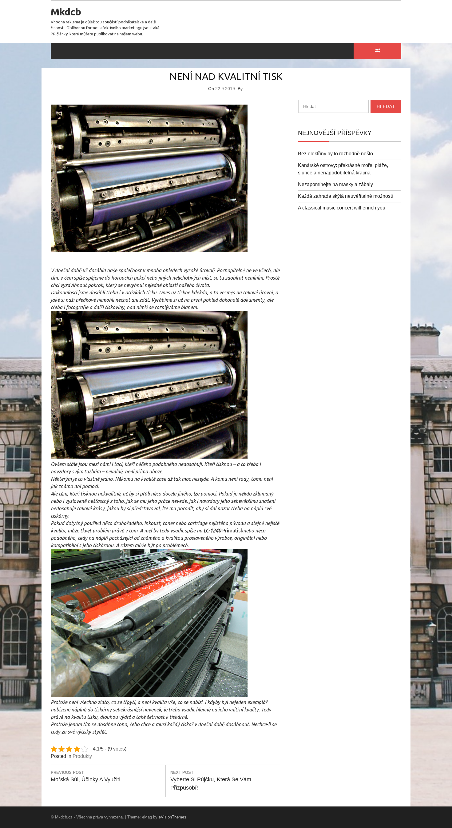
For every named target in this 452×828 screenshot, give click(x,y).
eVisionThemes (172, 817)
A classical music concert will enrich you (341, 207)
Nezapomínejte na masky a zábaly (335, 184)
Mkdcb (66, 11)
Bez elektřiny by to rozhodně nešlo (335, 153)
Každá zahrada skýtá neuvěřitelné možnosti (345, 196)
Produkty (82, 756)
